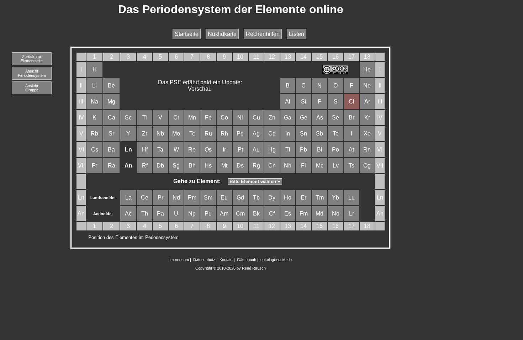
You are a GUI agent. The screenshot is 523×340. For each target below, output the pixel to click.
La (128, 198)
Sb (319, 134)
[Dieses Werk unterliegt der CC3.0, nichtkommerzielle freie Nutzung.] (335, 72)
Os (208, 150)
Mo (176, 134)
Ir (224, 150)
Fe (208, 118)
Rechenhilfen (263, 34)
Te (336, 134)
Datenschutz (204, 259)
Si (303, 102)
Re (192, 150)
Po (335, 150)
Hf (145, 150)
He (367, 70)
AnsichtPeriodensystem (32, 73)
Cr (176, 118)
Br (351, 118)
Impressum (179, 259)
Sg (176, 166)
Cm (240, 214)
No (335, 214)
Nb (160, 134)
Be (111, 86)
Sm (208, 198)
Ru (208, 134)
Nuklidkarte (222, 34)
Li (94, 86)
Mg (111, 102)
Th (144, 214)
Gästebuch (246, 259)
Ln (81, 198)
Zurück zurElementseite (32, 58)
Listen (296, 34)
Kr (367, 118)
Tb (256, 198)
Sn (303, 134)
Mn (192, 118)
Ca (111, 118)
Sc (128, 118)
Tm (320, 198)
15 (319, 57)
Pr (160, 198)
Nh (287, 166)
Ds (240, 166)
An (81, 214)
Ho (287, 198)
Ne (367, 86)
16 (335, 57)
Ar (367, 102)
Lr (351, 214)
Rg (256, 166)
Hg (272, 150)
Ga (287, 118)
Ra (111, 166)
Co (224, 118)
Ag (256, 134)
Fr (94, 166)
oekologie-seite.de (276, 259)
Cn (272, 166)
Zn (272, 118)
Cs (94, 150)
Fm (304, 214)
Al (287, 102)
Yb (335, 198)
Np (192, 214)
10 (240, 57)
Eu (224, 198)
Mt (224, 166)
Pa (160, 214)
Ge (303, 118)
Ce (144, 198)
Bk (256, 214)
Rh (224, 134)
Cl (351, 102)
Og (367, 166)
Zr (144, 134)
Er (303, 198)
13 (288, 57)
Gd (240, 198)
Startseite (187, 34)
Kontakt (226, 259)
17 (351, 57)
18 (367, 57)
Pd (240, 134)
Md (319, 214)
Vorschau (200, 89)
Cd (272, 134)
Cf (272, 214)
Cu (256, 118)
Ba (111, 150)
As (319, 118)
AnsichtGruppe (31, 88)
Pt (240, 150)
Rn (367, 150)
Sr (111, 134)
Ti (144, 118)
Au (256, 150)
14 (303, 57)
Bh (192, 166)
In (287, 134)
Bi (319, 150)
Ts (351, 166)
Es (287, 214)
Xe (367, 134)
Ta (160, 150)
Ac (128, 214)
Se (335, 118)
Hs (208, 166)
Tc (192, 134)
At (351, 150)
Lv (336, 166)
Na (94, 102)
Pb (303, 150)
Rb (94, 134)
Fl (303, 166)
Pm (192, 198)
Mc (319, 166)
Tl (287, 150)
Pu (208, 214)
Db (160, 166)
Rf (145, 166)
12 (272, 57)
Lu (351, 198)
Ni (240, 118)
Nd (176, 198)
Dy (271, 198)
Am (224, 214)
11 (256, 57)
